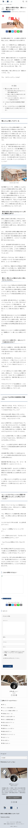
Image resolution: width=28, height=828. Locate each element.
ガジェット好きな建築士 (9, 707)
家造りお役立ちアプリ (8, 722)
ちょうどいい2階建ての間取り (10, 710)
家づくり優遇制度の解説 (9, 719)
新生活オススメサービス (9, 734)
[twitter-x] (12, 695)
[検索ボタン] (23, 1)
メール (4, 642)
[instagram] (14, 695)
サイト (4, 646)
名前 (4, 637)
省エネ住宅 (6, 740)
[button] (7, 31)
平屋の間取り (6, 725)
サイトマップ (12, 822)
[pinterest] (16, 695)
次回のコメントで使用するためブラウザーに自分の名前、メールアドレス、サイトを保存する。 (14, 652)
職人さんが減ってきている (12, 88)
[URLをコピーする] (21, 31)
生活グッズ (6, 737)
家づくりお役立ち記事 (6, 11)
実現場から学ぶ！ (7, 713)
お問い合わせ (18, 822)
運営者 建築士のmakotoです (9, 823)
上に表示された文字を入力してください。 (11, 658)
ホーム (8, 822)
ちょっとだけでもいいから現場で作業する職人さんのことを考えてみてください (15, 108)
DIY (4, 704)
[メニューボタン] (26, 1)
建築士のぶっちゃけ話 (8, 728)
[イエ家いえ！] (7, 1)
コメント (5, 620)
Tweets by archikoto (5, 817)
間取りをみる (6, 743)
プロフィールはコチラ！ (14, 797)
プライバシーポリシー (20, 823)
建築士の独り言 (7, 731)
